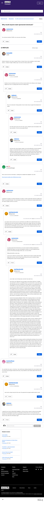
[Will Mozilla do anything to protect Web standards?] (42, 48)
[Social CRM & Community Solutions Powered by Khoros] (40, 510)
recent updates (5, 444)
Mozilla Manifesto (5, 481)
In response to (14, 76)
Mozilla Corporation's (6, 502)
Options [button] (40, 18)
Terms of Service (23, 497)
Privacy (30, 497)
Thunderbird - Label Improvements (8, 456)
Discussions (11, 18)
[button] (3, 41)
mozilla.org (14, 497)
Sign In (40, 3)
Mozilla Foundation (5, 482)
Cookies (36, 497)
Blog (13, 486)
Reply (39, 41)
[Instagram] (38, 479)
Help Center (25, 479)
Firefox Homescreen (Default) (8, 466)
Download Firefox (16, 479)
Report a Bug (25, 481)
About (2, 479)
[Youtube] (40, 479)
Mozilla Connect (7, 3)
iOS (13, 481)
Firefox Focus (15, 484)
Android (13, 482)
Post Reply (37, 435)
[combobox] (22, 11)
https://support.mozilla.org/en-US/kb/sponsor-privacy (12, 178)
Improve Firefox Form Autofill (7, 461)
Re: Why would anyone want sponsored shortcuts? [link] (25, 18)
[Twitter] (36, 479)
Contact (2, 499)
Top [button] (3, 510)
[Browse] (2, 3)
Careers (2, 484)
